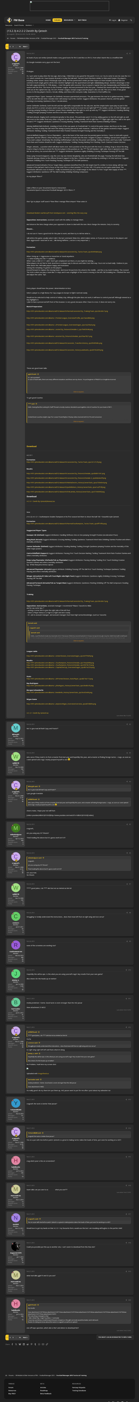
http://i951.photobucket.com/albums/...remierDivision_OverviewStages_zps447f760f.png (60, 656)
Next (25, 47)
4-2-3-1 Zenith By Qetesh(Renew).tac (41, 501)
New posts (8, 25)
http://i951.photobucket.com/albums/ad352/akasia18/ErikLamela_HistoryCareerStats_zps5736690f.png (66, 492)
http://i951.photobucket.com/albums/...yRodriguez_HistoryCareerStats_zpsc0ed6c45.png (60, 685)
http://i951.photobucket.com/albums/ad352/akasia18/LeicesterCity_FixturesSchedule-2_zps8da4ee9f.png (66, 478)
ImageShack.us (43, 1073)
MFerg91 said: (33, 786)
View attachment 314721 (48, 1314)
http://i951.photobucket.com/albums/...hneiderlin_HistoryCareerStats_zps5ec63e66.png (59, 692)
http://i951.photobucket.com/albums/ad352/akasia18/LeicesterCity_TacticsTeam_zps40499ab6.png (64, 252)
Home (48, 20)
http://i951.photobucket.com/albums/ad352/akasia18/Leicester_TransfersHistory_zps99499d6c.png (64, 343)
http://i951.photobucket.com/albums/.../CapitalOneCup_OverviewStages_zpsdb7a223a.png (61, 667)
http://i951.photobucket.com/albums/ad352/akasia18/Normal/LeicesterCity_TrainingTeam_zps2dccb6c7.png (67, 311)
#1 (130, 53)
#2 (130, 724)
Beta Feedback (45, 1394)
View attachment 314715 (99, 1312)
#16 (129, 1185)
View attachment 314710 (36, 1312)
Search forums (19, 25)
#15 (129, 1157)
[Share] (127, 53)
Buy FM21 (12, 1394)
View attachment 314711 (52, 1312)
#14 (129, 1128)
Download (31, 446)
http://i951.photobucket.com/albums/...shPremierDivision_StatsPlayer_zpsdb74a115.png (60, 679)
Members (29, 25)
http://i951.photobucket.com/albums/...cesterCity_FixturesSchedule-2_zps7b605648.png (60, 329)
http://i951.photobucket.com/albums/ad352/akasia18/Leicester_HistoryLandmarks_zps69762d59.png (65, 350)
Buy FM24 (82, 20)
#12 (129, 1027)
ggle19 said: (32, 374)
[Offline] (12, 54)
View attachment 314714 (83, 1312)
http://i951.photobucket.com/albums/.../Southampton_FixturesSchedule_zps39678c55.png (60, 665)
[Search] (131, 20)
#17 (129, 1214)
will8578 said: (32, 799)
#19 (129, 1271)
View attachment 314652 (36, 1007)
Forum (10, 1387)
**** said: (31, 404)
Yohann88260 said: (34, 1133)
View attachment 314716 (115, 1312)
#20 (129, 1300)
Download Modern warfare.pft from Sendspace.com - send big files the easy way (57, 213)
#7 (130, 884)
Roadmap (44, 1390)
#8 (130, 913)
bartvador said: (33, 1080)
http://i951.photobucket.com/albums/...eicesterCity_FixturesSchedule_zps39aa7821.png (59, 336)
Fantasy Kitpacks (78, 1387)
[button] (74, 20)
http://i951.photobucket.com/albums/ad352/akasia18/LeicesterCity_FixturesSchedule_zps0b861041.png (66, 473)
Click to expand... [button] (78, 392)
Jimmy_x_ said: (33, 1053)
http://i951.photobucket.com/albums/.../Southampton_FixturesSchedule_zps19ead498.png (60, 663)
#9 (130, 941)
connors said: (33, 1043)
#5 (130, 824)
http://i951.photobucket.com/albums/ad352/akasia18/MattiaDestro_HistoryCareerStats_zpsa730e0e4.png (67, 482)
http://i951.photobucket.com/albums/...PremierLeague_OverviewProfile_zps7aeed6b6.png (60, 318)
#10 (129, 970)
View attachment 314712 (68, 1312)
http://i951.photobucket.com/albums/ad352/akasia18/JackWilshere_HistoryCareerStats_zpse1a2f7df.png (66, 487)
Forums (57, 20)
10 (20, 47)
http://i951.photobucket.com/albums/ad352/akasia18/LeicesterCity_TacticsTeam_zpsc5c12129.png (64, 462)
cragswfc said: (33, 1219)
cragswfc (12, 34)
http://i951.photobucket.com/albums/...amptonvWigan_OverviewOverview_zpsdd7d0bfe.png (61, 704)
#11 (129, 999)
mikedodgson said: (35, 858)
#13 (129, 1099)
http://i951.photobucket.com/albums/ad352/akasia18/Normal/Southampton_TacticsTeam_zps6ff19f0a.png (67, 523)
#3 (130, 753)
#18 (129, 1243)
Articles (43, 1387)
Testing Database (79, 1390)
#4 (130, 781)
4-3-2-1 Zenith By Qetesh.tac (38, 713)
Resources (68, 20)
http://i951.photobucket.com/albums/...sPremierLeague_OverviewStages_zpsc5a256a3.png (61, 325)
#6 (130, 853)
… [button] (16, 47)
